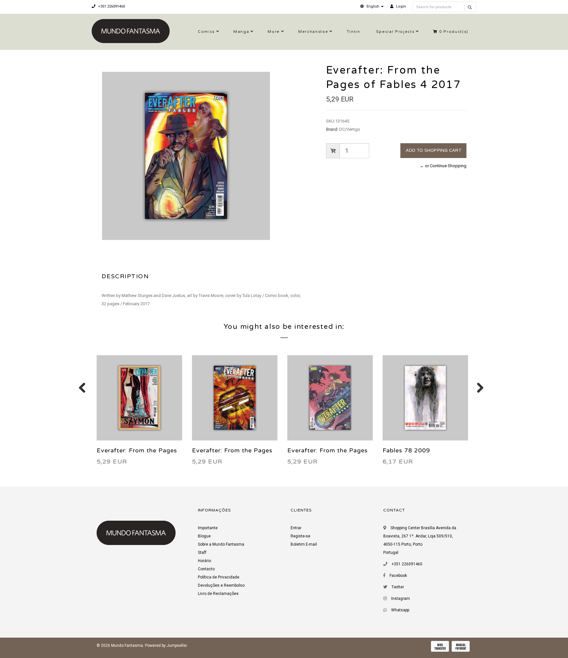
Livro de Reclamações (218, 593)
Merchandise (313, 32)
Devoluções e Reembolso (221, 585)
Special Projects (395, 32)
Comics (206, 32)
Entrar (296, 528)
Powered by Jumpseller (166, 645)
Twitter (397, 587)
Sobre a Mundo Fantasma (221, 544)
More (274, 32)
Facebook (398, 575)
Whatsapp (400, 610)
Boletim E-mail (304, 544)
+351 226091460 (111, 6)
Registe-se (300, 536)
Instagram (400, 598)
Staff (202, 552)
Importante (208, 528)
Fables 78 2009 (406, 450)
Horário (204, 560)
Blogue (204, 536)
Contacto (206, 569)
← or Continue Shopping (443, 165)
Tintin (353, 32)
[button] (372, 6)
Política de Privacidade (218, 577)
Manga (241, 32)
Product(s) (453, 32)
